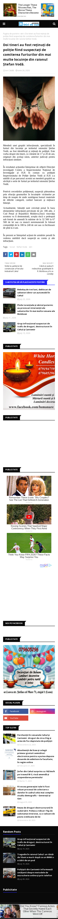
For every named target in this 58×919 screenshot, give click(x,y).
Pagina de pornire (11, 33)
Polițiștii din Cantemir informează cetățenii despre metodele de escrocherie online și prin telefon (35, 872)
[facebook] (15, 711)
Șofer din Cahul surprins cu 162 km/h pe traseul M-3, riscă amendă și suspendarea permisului (36, 774)
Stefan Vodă (22, 247)
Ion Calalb (9, 70)
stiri (22, 33)
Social (12, 247)
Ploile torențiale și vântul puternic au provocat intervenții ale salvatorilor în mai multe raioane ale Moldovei (36, 310)
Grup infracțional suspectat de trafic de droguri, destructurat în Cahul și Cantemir (34, 326)
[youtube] (15, 718)
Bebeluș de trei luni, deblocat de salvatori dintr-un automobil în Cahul (34, 292)
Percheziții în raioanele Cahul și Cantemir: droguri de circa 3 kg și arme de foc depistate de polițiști (34, 738)
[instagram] (42, 711)
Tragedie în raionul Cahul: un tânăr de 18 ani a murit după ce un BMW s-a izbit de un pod (35, 857)
